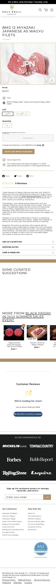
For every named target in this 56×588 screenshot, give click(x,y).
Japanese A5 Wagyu (9, 513)
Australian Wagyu (9, 519)
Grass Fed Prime (8, 527)
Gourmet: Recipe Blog (36, 521)
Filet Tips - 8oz (22, 114)
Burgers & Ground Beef (11, 524)
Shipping (5, 132)
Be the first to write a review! (28, 414)
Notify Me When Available (18, 151)
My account (32, 529)
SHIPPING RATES (10, 247)
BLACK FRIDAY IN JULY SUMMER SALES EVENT (26, 316)
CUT (4, 110)
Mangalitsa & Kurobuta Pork (13, 529)
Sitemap (17, 582)
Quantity (6, 121)
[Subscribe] (47, 497)
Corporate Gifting (34, 527)
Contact (28, 582)
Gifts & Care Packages (10, 535)
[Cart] (46, 10)
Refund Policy (24, 580)
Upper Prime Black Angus (12, 521)
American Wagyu (8, 516)
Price (5, 88)
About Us (31, 513)
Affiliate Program (34, 519)
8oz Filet (7, 114)
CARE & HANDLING (11, 252)
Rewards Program (34, 516)
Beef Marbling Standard (31, 196)
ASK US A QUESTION (12, 242)
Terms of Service (42, 580)
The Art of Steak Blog (36, 524)
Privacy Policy (8, 580)
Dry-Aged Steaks (8, 532)
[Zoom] (52, 80)
